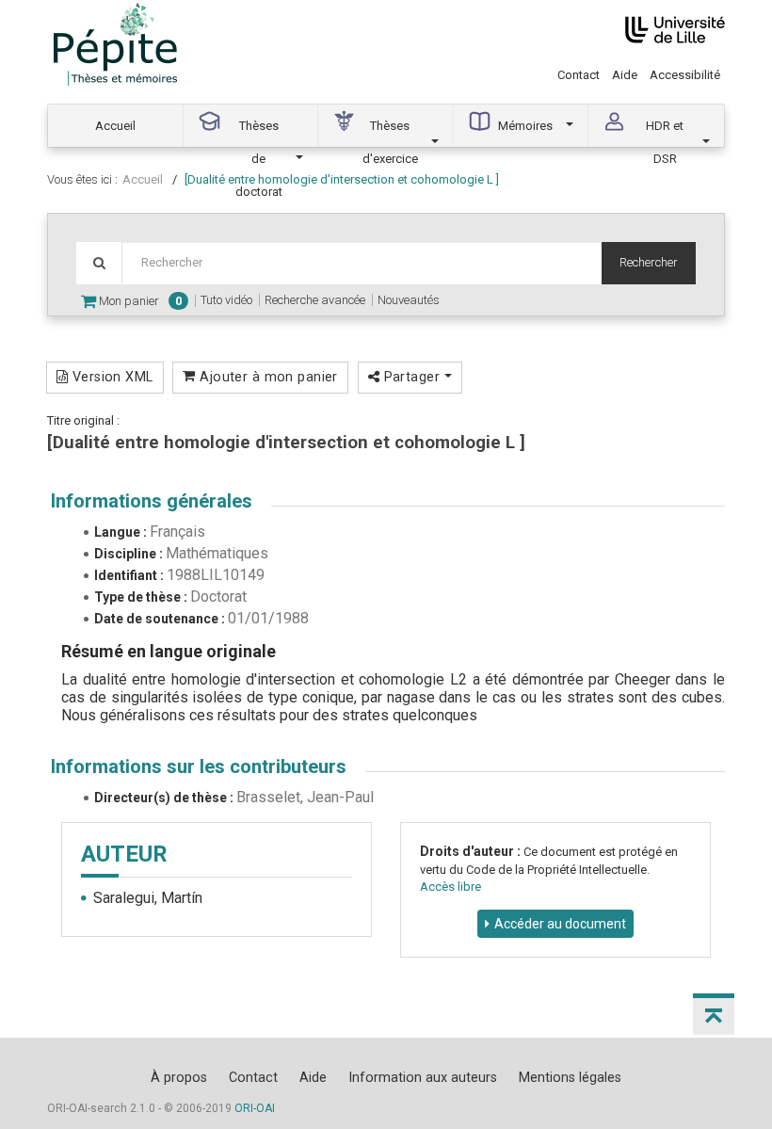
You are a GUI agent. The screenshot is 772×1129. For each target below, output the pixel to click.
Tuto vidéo (226, 300)
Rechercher (648, 262)
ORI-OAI (254, 1108)
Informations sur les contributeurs (198, 766)
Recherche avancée (315, 300)
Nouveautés (409, 300)
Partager (411, 376)
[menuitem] (116, 126)
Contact (578, 75)
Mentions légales (570, 1077)
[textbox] (361, 263)
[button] (713, 1014)
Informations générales (151, 501)
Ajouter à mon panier (267, 376)
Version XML (110, 376)
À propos (179, 1077)
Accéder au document (560, 923)
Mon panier (139, 301)
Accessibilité (685, 75)
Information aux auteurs (422, 1077)
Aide (624, 75)
